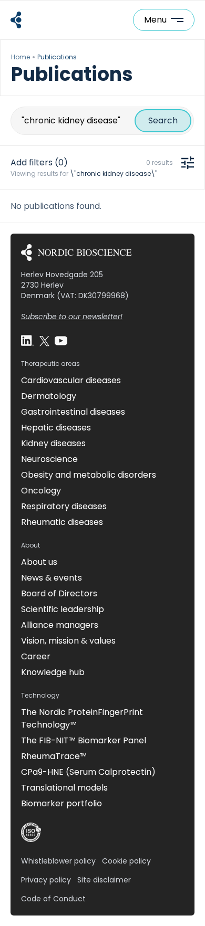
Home (20, 56)
